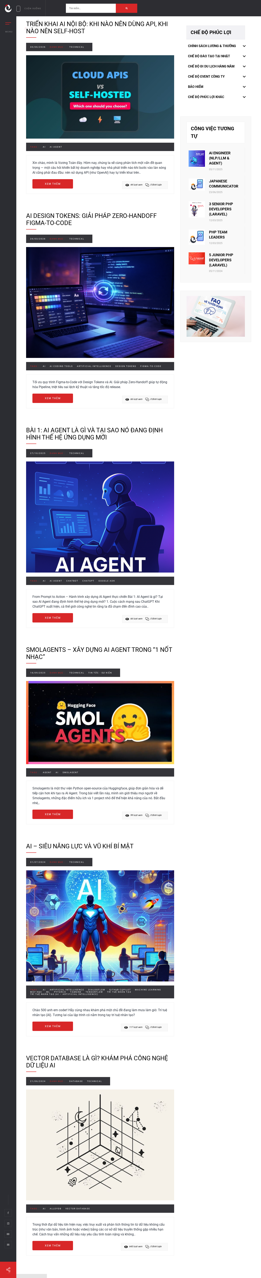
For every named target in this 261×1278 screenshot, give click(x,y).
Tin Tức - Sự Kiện (100, 673)
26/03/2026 (38, 239)
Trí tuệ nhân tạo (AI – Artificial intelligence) (64, 994)
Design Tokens (125, 366)
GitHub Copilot (120, 990)
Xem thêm (53, 183)
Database (76, 1081)
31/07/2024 (38, 862)
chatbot (72, 581)
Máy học (36, 992)
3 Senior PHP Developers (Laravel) (221, 209)
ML (48, 992)
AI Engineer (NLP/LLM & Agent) (220, 158)
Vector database (77, 1208)
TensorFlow (94, 992)
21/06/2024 (38, 1081)
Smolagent (71, 772)
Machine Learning (148, 990)
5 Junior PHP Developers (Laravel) (221, 260)
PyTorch (60, 992)
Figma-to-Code (150, 366)
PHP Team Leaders (218, 234)
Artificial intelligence (94, 366)
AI (44, 147)
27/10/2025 (38, 453)
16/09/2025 (38, 673)
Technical (76, 47)
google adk (106, 581)
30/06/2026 (38, 47)
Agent (47, 772)
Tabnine (76, 992)
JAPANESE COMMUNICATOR (223, 183)
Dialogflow (96, 990)
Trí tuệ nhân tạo (119, 992)
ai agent (56, 147)
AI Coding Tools (61, 366)
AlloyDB (55, 1208)
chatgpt (88, 581)
